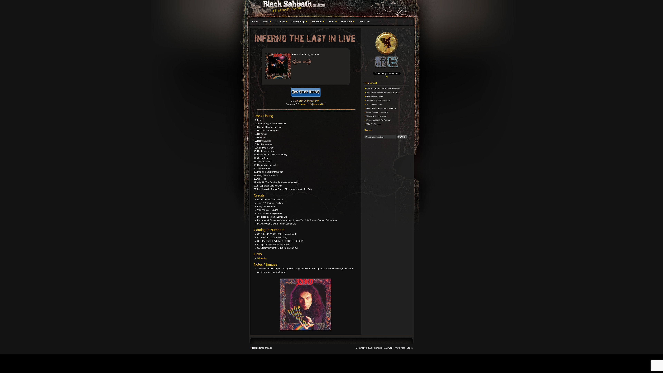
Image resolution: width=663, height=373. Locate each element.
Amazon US (301, 101)
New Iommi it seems (374, 96)
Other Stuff (345, 22)
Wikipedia (262, 258)
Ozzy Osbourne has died (377, 112)
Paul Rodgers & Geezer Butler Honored (383, 88)
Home (255, 21)
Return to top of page (262, 348)
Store (330, 22)
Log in (410, 348)
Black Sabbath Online (330, 8)
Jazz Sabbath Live (374, 104)
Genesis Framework (383, 348)
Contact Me (364, 21)
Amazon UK (313, 101)
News (265, 22)
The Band (279, 22)
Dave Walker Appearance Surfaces (381, 108)
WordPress (400, 348)
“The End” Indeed (373, 124)
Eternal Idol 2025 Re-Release (378, 120)
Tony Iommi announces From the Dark (382, 92)
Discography (297, 22)
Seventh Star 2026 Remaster (378, 100)
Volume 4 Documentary (376, 116)
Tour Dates (316, 22)
